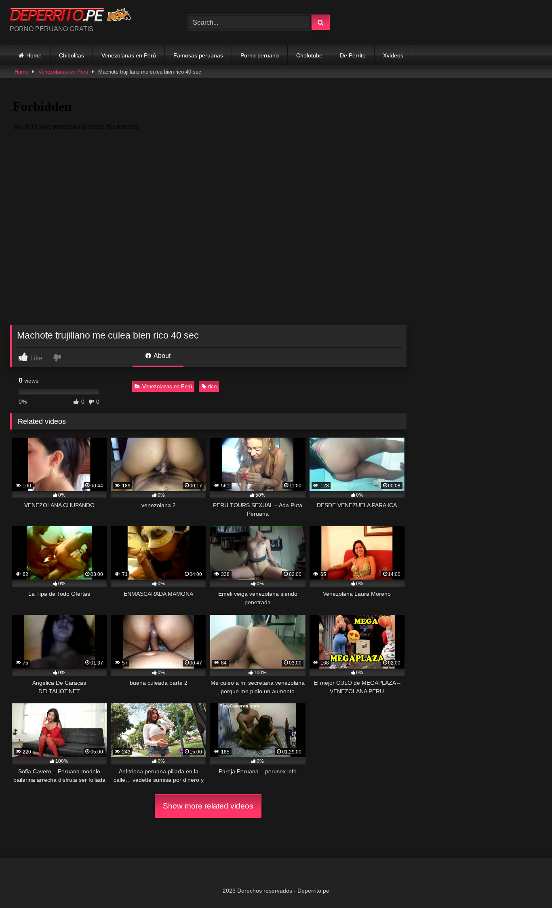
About (161, 355)
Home (34, 55)
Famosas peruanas (198, 55)
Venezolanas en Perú (128, 55)
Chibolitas (71, 55)
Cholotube (309, 55)
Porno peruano (259, 55)
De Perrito (353, 55)
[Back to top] (527, 884)
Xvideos (393, 55)
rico (212, 386)
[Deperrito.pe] (70, 16)
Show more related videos (208, 806)
